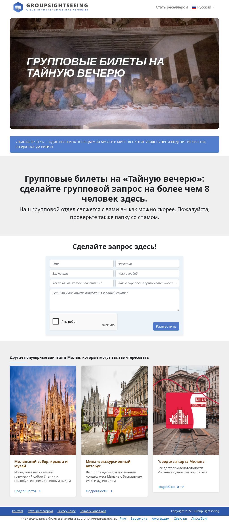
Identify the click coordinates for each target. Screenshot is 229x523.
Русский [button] (204, 7)
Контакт (17, 511)
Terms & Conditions (93, 511)
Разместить (166, 326)
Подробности (25, 491)
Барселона (139, 518)
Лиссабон (199, 518)
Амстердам (160, 518)
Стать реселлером (172, 7)
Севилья (180, 518)
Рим (123, 518)
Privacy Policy (66, 511)
